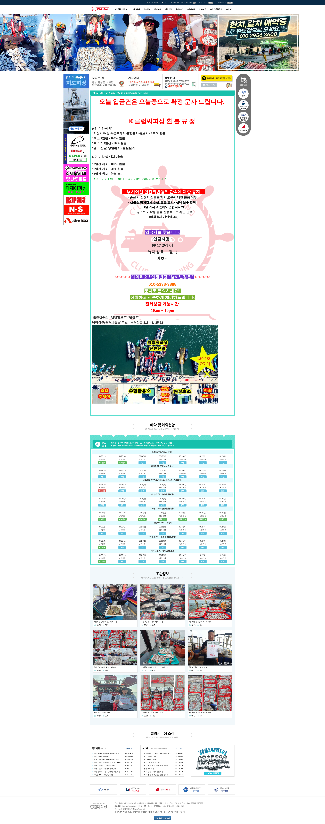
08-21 (99, 625)
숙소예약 (229, 9)
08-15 (193, 716)
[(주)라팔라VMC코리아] (76, 200)
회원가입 (176, 2)
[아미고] (76, 220)
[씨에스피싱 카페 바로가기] (76, 149)
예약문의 (136, 9)
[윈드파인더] (243, 129)
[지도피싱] (76, 104)
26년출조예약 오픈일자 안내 (104, 775)
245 (153, 625)
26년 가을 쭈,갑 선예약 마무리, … (106, 766)
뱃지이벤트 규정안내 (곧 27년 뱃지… (107, 759)
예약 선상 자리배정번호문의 (154, 772)
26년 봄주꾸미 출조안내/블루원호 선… (108, 772)
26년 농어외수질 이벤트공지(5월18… (107, 753)
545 (201, 625)
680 (201, 716)
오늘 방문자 (203, 2)
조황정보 (146, 9)
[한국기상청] (243, 105)
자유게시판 (190, 9)
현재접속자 (188, 2)
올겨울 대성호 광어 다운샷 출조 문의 (157, 753)
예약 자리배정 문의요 (152, 762)
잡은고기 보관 (149, 769)
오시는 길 (202, 9)
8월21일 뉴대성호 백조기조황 (152, 622)
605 (201, 670)
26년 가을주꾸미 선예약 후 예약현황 (107, 762)
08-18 (99, 670)
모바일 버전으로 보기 (162, 818)
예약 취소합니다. (150, 756)
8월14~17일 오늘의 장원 (198, 667)
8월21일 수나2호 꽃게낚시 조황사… (107, 622)
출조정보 (179, 9)
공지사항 (157, 9)
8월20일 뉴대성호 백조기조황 (200, 622)
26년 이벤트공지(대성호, (103, 756)
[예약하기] (243, 80)
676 (153, 670)
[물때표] (243, 93)
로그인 (166, 2)
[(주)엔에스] (76, 210)
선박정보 (168, 9)
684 (106, 670)
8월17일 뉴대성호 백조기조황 (105, 667)
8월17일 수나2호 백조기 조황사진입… (156, 667)
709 (153, 716)
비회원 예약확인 (154, 2)
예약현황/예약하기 (122, 9)
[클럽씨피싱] (100, 9)
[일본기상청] (243, 117)
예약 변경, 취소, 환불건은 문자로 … (157, 766)
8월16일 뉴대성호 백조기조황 (152, 713)
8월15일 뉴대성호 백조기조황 (200, 713)
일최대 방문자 (221, 2)
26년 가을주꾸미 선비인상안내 (105, 769)
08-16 (146, 716)
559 (106, 716)
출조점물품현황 (216, 9)
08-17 (146, 670)
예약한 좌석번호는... (151, 759)
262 (106, 625)
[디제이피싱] (76, 179)
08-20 (193, 625)
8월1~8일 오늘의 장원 (102, 713)
